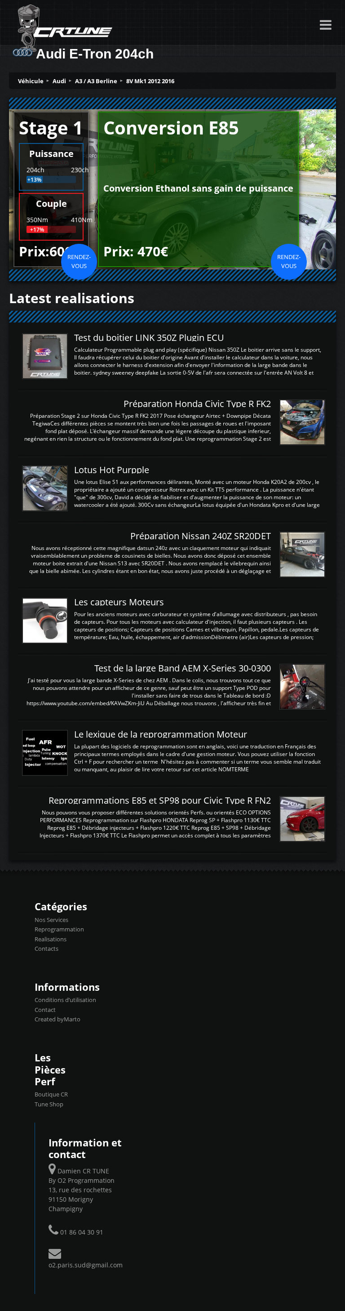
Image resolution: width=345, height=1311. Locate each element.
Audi (59, 81)
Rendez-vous (79, 261)
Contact (45, 1010)
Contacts (46, 948)
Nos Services (51, 920)
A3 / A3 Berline (96, 81)
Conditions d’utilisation (65, 1000)
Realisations (50, 939)
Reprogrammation (59, 929)
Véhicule (31, 81)
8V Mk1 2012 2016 (150, 81)
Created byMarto (57, 1019)
